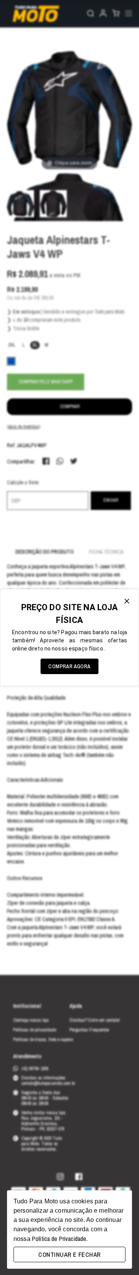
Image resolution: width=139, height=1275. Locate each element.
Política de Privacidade (59, 1238)
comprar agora (69, 666)
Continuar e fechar (69, 1254)
